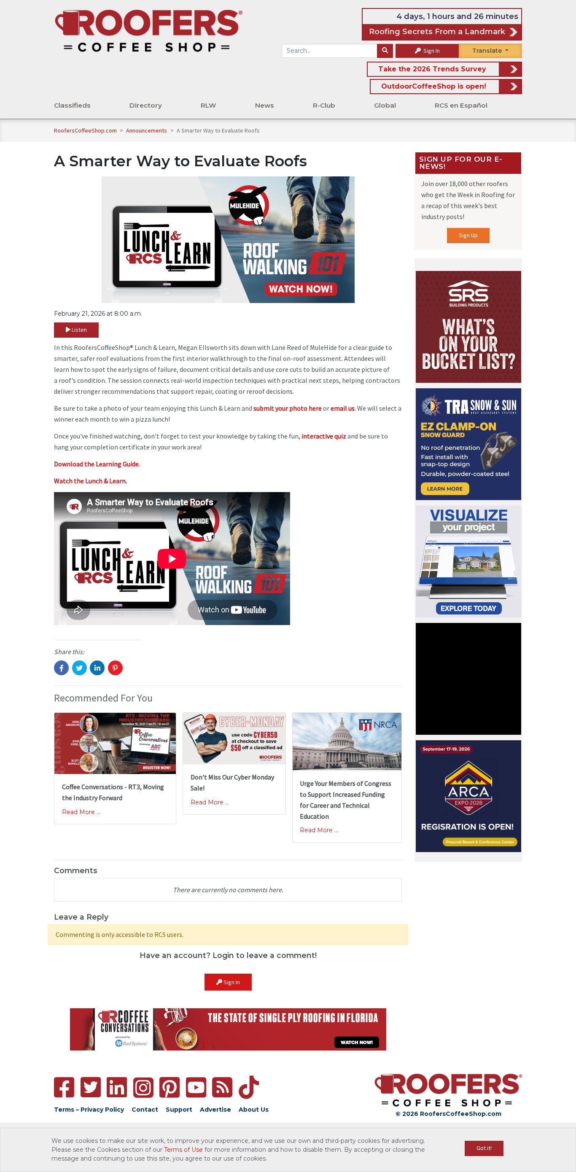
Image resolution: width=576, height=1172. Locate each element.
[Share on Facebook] (61, 667)
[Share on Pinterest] (115, 667)
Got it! (484, 1148)
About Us (254, 1109)
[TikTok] (249, 1087)
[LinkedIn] (117, 1087)
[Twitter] (91, 1087)
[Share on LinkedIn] (97, 667)
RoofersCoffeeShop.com (85, 130)
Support (179, 1109)
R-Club (324, 105)
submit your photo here (287, 408)
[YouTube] (196, 1087)
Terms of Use (183, 1149)
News (264, 105)
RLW (208, 105)
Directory (145, 105)
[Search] (385, 51)
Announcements (147, 130)
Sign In (431, 50)
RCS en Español (461, 105)
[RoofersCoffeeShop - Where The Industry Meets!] (148, 30)
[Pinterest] (169, 1087)
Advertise (215, 1109)
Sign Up (468, 235)
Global (385, 105)
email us (343, 408)
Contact (145, 1109)
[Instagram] (143, 1087)
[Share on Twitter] (79, 667)
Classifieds (72, 105)
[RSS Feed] (222, 1087)
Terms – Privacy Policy (89, 1109)
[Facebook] (64, 1087)
